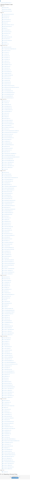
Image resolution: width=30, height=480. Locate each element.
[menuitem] (0, 1)
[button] (0, 0)
